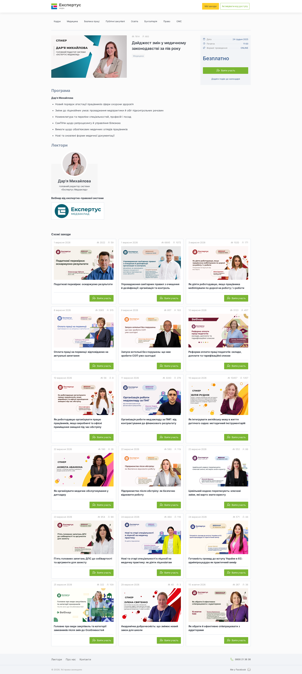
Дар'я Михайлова (62, 97)
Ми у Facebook (238, 669)
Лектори (56, 659)
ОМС (179, 21)
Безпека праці (91, 21)
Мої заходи (210, 6)
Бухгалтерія (150, 21)
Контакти (85, 659)
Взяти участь (228, 70)
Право (166, 21)
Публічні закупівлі (115, 21)
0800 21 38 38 (243, 659)
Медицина (72, 21)
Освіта (134, 21)
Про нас (71, 659)
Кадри (57, 21)
